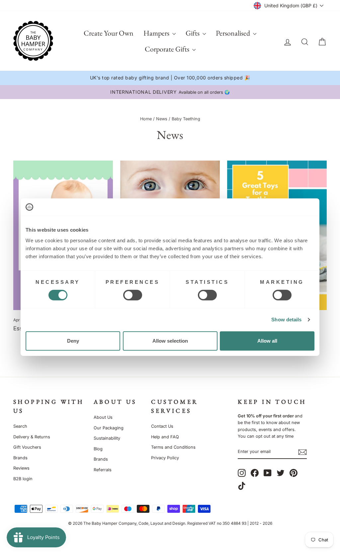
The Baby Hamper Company (109, 523)
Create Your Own (108, 33)
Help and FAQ (165, 436)
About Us (103, 417)
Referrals (103, 469)
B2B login (23, 478)
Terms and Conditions (173, 447)
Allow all (267, 341)
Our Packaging (109, 427)
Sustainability (107, 438)
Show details (286, 319)
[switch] (132, 295)
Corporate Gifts (168, 49)
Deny (73, 341)
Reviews (21, 468)
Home (146, 118)
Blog (98, 448)
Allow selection (170, 341)
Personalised (233, 33)
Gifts (193, 33)
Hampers (157, 33)
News (161, 118)
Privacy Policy (165, 457)
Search (20, 426)
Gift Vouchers (27, 447)
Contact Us (162, 426)
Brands (20, 457)
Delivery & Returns (31, 436)
